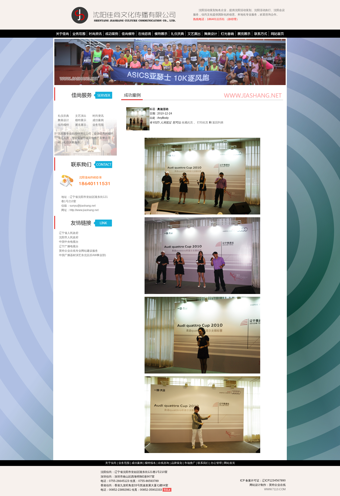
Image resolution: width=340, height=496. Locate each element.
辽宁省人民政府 (68, 233)
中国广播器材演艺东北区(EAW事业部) (82, 255)
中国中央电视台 (68, 241)
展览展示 (80, 124)
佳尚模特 (63, 124)
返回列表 (217, 122)
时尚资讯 (98, 115)
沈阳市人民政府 (68, 237)
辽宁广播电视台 (68, 246)
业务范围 (98, 124)
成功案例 (98, 120)
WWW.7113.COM (275, 489)
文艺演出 (80, 115)
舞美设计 (63, 120)
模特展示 (80, 120)
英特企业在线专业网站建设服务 (78, 250)
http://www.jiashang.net (84, 210)
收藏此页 (187, 122)
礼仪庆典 (63, 115)
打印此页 (202, 122)
